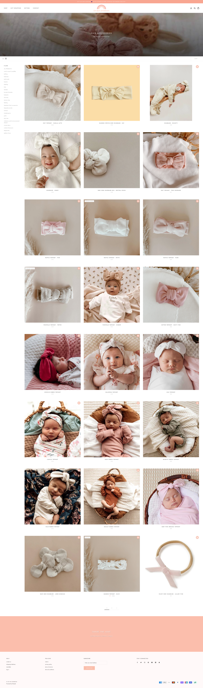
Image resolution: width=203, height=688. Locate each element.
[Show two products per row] (3, 58)
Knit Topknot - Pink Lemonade (171, 190)
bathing (5, 74)
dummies (6, 97)
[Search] (195, 8)
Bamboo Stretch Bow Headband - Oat (111, 123)
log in (7, 669)
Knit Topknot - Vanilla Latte (52, 123)
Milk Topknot (171, 392)
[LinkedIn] (155, 662)
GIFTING (27, 8)
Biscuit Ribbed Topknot (112, 526)
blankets (6, 89)
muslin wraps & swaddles (10, 71)
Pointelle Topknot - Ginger (112, 325)
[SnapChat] (159, 662)
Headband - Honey (52, 190)
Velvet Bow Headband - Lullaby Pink (171, 594)
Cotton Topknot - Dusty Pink (171, 325)
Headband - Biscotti (171, 123)
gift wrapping (16, 8)
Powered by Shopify (11, 684)
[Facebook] (137, 662)
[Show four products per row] (6, 58)
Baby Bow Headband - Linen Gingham (52, 594)
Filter (6, 66)
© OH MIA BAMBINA (11, 681)
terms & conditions (49, 669)
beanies (6, 82)
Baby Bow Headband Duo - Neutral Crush (112, 190)
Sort (196, 58)
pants (5, 115)
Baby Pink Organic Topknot (171, 526)
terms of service (49, 667)
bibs (5, 87)
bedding (6, 84)
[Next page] (116, 608)
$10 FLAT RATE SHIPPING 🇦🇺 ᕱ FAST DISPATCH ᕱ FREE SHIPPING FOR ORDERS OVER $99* (101, 1)
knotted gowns (7, 113)
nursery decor (7, 125)
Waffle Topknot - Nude (171, 257)
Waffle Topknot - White (112, 257)
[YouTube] (151, 662)
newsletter (8, 667)
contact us (8, 662)
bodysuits (6, 95)
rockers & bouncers (8, 128)
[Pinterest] (148, 662)
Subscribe (89, 668)
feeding (6, 102)
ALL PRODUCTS (8, 68)
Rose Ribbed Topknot (112, 459)
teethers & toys (7, 133)
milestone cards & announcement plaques (11, 121)
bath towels (6, 79)
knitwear (6, 110)
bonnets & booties (8, 92)
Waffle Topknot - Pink (52, 257)
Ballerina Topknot (112, 392)
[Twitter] (141, 662)
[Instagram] (144, 662)
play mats (6, 118)
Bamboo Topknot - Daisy (112, 594)
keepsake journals (8, 108)
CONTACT (36, 8)
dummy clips (7, 100)
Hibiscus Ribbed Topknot (52, 392)
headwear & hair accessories (11, 105)
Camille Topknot (52, 459)
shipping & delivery (10, 664)
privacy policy (48, 664)
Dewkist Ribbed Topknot (171, 459)
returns (46, 662)
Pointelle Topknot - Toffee (53, 325)
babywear (6, 76)
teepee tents (6, 130)
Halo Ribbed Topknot (53, 526)
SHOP (5, 8)
